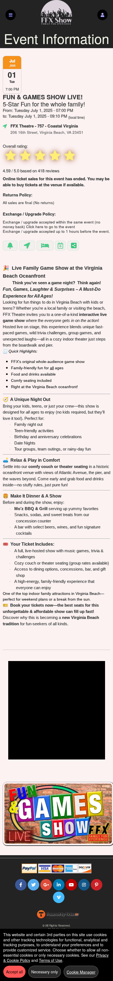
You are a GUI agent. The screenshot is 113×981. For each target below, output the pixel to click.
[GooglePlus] (46, 884)
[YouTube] (71, 884)
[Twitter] (33, 884)
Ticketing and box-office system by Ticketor (58, 915)
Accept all (14, 971)
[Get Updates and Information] (10, 245)
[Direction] (27, 245)
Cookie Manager (81, 972)
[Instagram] (84, 884)
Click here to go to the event (50, 226)
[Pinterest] (96, 884)
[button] (102, 15)
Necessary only (44, 971)
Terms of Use (50, 960)
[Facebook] (21, 884)
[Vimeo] (58, 897)
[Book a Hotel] (45, 245)
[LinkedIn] (58, 884)
